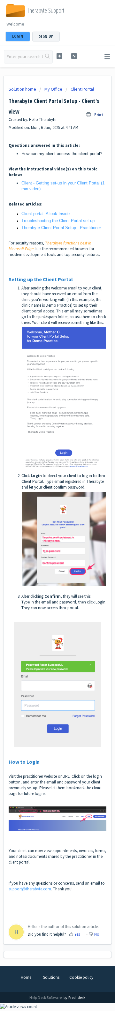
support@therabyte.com (30, 889)
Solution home (23, 89)
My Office (53, 89)
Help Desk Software (45, 997)
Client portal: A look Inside (45, 213)
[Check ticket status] (74, 56)
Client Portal (82, 89)
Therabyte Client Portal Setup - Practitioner (61, 227)
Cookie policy (81, 977)
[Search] (47, 56)
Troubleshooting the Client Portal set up (58, 220)
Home (26, 977)
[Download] (46, 514)
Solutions (51, 977)
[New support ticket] (59, 56)
